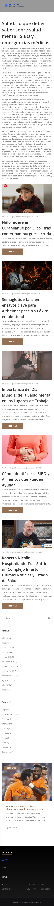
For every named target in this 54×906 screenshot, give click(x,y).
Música (6, 738)
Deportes (8, 709)
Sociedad (7, 733)
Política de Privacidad (35, 884)
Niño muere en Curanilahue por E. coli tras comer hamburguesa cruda (26, 228)
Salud (5, 742)
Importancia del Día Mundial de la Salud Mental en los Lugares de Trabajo (26, 395)
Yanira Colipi (9, 217)
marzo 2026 (8, 657)
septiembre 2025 (10, 675)
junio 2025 (7, 690)
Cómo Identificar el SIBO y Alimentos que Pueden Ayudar (25, 479)
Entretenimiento (10, 714)
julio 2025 (7, 685)
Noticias (6, 747)
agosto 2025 (8, 680)
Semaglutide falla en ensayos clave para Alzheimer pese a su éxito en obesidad (25, 308)
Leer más (12, 252)
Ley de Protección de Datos (38, 889)
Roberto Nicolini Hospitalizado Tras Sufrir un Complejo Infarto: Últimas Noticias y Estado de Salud (25, 569)
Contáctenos (7, 889)
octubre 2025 (9, 671)
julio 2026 (7, 638)
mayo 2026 (8, 647)
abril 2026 (7, 652)
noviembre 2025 (10, 666)
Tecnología (8, 752)
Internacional (8, 724)
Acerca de (6, 884)
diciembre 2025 (9, 661)
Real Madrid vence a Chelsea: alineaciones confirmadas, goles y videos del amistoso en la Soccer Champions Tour (24, 808)
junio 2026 (7, 643)
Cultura (6, 728)
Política (6, 719)
